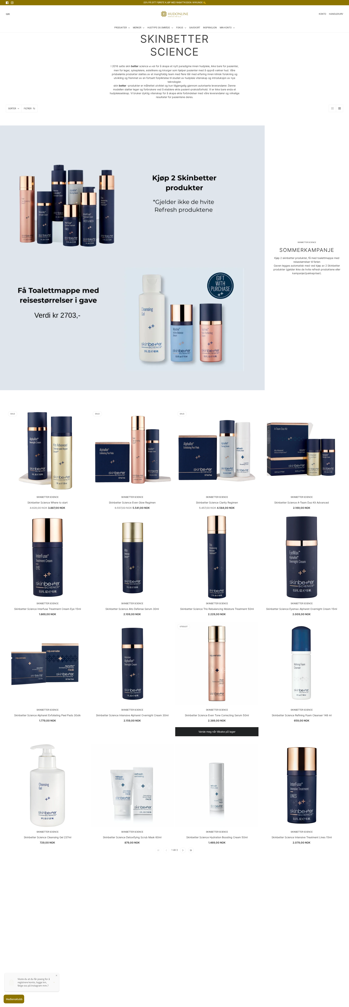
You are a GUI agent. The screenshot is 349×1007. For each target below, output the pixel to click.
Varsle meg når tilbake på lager (216, 731)
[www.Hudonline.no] (174, 14)
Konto (322, 14)
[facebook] (7, 3)
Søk (8, 14)
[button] (332, 108)
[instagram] (12, 3)
